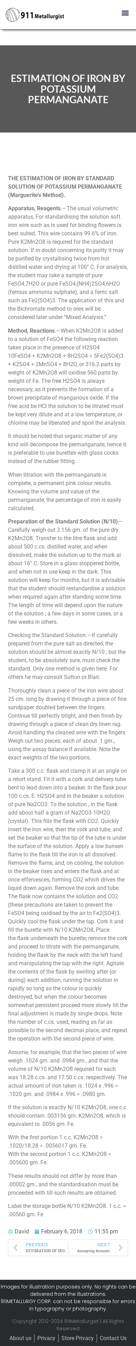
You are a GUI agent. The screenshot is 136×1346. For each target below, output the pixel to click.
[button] (125, 12)
